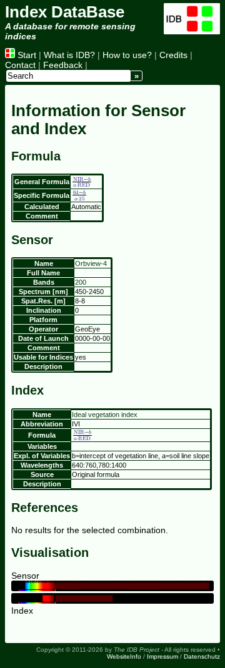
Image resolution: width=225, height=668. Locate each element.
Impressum (162, 656)
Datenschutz (202, 656)
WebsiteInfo (124, 656)
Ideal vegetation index (105, 414)
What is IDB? (69, 55)
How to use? (127, 55)
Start (25, 55)
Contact (20, 65)
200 (80, 282)
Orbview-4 (91, 263)
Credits (173, 55)
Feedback (62, 65)
